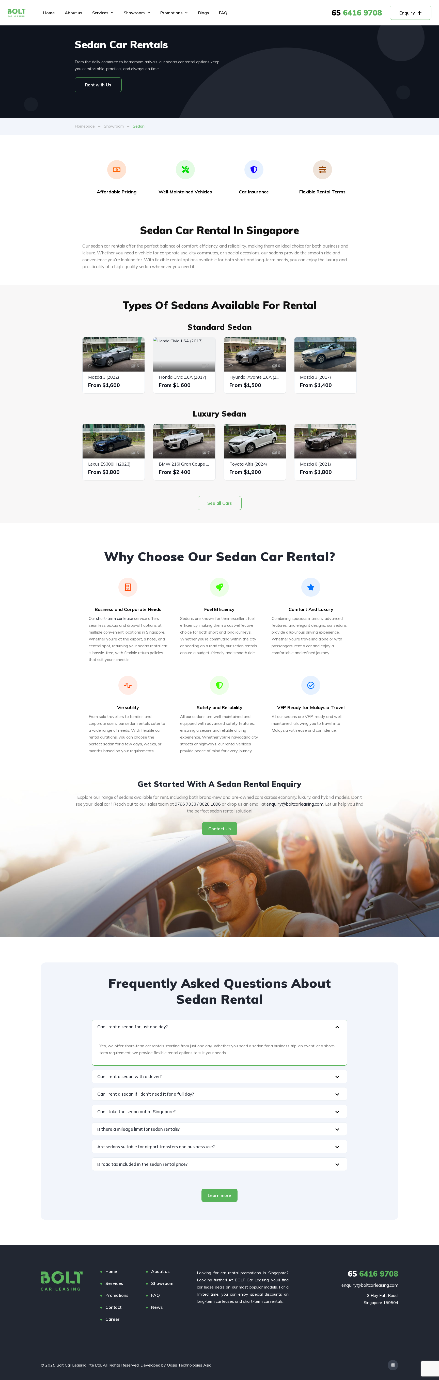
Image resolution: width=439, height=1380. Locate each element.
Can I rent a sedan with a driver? (129, 1076)
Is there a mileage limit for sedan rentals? (138, 1129)
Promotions (171, 12)
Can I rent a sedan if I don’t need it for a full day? (145, 1094)
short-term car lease (114, 618)
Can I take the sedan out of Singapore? (136, 1111)
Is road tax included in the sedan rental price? (142, 1164)
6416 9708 (357, 13)
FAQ (223, 12)
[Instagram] (393, 1365)
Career (112, 1319)
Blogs (203, 12)
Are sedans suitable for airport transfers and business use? (156, 1146)
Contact (113, 1307)
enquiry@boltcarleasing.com (294, 804)
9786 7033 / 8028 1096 (198, 804)
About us (73, 12)
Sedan (139, 126)
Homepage (85, 126)
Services (100, 12)
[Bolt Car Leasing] (62, 1281)
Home (49, 12)
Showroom (134, 12)
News (157, 1307)
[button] (219, 1026)
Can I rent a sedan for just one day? (132, 1026)
